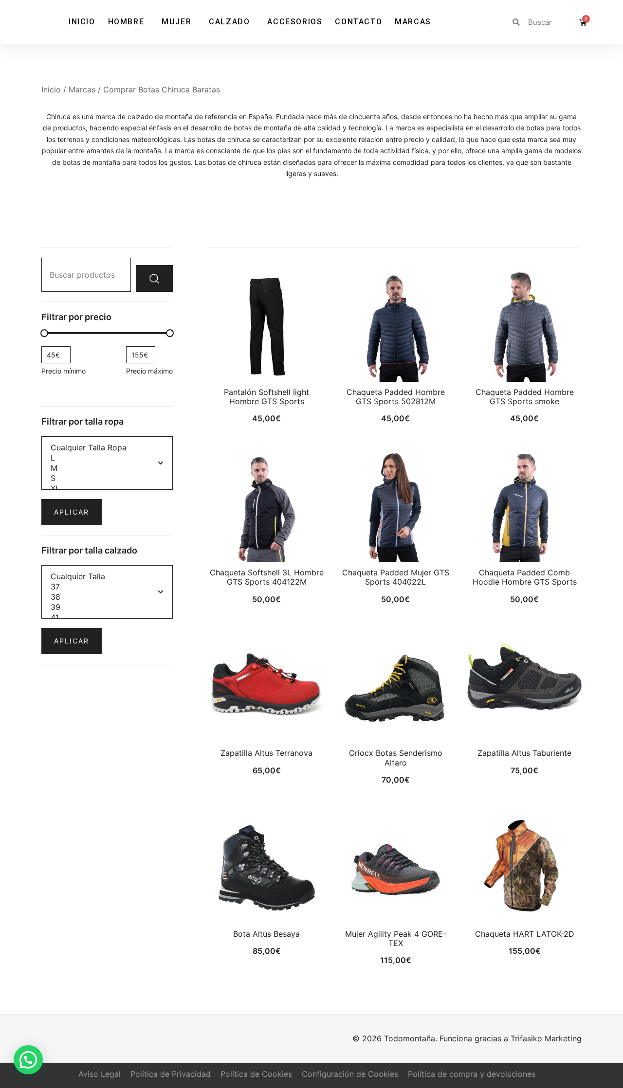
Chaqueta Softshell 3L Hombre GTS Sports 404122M (267, 577)
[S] (107, 478)
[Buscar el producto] (154, 278)
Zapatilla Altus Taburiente (524, 753)
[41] (107, 617)
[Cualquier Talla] (107, 576)
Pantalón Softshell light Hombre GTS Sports (266, 396)
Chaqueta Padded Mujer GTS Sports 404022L (395, 577)
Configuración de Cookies (350, 1074)
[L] (107, 458)
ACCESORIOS (294, 21)
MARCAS (413, 21)
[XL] (107, 488)
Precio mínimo (63, 371)
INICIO (82, 21)
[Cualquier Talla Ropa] (107, 448)
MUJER (176, 21)
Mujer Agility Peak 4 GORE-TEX (395, 938)
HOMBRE (126, 21)
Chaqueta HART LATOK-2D (524, 934)
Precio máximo (149, 371)
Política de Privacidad (170, 1074)
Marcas (82, 89)
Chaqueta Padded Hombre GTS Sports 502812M (396, 396)
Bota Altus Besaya (266, 934)
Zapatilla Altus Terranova (266, 753)
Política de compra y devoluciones (471, 1074)
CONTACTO (358, 21)
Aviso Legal (99, 1074)
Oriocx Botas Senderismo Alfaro (395, 757)
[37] (107, 587)
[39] (107, 607)
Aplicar (71, 512)
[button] (28, 1059)
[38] (107, 597)
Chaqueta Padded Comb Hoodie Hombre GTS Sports (525, 577)
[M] (107, 468)
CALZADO (229, 21)
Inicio (51, 89)
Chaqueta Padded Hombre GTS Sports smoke (525, 396)
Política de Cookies (256, 1074)
